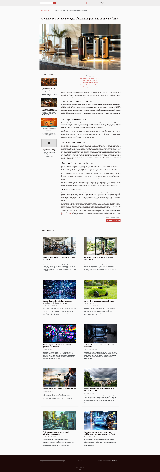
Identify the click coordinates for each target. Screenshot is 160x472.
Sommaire (91, 76)
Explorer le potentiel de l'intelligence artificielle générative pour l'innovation (57, 346)
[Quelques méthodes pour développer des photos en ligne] (49, 82)
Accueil (41, 10)
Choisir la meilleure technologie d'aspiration (90, 84)
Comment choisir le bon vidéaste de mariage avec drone (59, 388)
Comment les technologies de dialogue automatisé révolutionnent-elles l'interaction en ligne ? (57, 302)
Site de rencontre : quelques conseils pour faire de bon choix (49, 149)
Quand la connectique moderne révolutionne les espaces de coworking (59, 258)
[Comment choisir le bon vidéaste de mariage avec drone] (59, 377)
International (81, 3)
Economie (69, 3)
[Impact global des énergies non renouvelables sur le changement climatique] (100, 377)
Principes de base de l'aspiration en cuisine (90, 78)
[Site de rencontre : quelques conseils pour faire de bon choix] (49, 143)
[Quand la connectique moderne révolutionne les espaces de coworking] (59, 246)
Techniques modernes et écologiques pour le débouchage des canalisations (56, 433)
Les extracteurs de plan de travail (90, 82)
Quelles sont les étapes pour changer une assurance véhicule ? (49, 109)
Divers (114, 3)
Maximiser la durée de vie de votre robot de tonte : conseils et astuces (99, 302)
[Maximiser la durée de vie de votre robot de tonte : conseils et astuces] (100, 289)
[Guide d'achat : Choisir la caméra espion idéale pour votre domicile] (100, 333)
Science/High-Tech (103, 3)
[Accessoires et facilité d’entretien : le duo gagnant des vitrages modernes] (100, 246)
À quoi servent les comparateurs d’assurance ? (49, 129)
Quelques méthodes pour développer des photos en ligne (49, 89)
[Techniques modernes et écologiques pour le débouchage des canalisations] (59, 420)
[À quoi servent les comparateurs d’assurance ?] (49, 122)
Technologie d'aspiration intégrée (90, 80)
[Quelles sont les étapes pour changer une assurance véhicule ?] (49, 102)
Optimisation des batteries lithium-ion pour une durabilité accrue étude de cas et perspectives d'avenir (99, 433)
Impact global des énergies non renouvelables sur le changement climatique (99, 389)
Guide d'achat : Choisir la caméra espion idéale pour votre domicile (99, 346)
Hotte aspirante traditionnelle (90, 87)
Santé (92, 3)
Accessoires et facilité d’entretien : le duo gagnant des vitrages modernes (99, 258)
